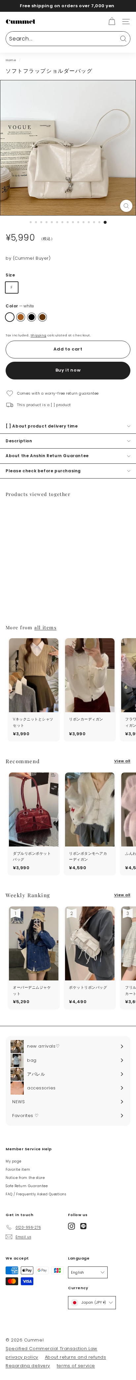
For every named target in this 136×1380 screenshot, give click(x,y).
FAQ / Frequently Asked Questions (36, 1194)
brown (42, 317)
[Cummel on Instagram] (71, 1226)
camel (21, 317)
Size (10, 275)
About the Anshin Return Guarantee (47, 455)
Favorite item (18, 1169)
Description (19, 441)
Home (11, 60)
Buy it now (68, 370)
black (31, 317)
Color (20, 306)
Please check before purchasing (43, 471)
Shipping (38, 335)
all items (45, 627)
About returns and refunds (75, 1357)
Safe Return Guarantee (27, 1186)
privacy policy (22, 1357)
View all (122, 761)
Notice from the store (25, 1177)
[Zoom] (126, 206)
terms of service (76, 1366)
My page (13, 1161)
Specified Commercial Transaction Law (51, 1348)
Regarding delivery (28, 1366)
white (10, 317)
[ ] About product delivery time (42, 426)
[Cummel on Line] (83, 1226)
